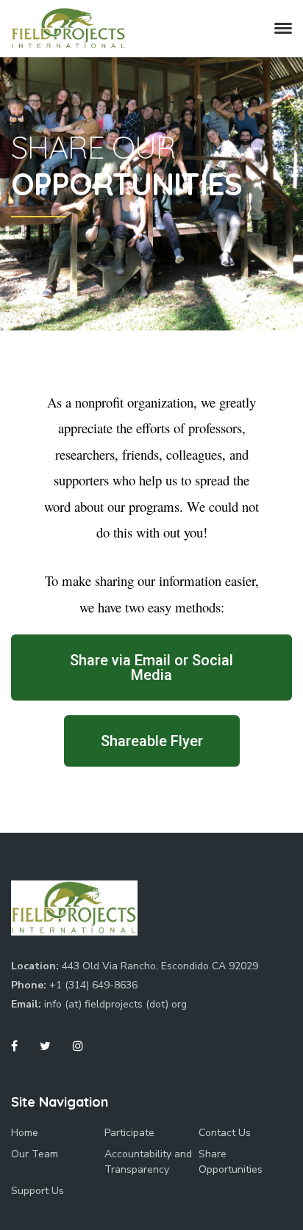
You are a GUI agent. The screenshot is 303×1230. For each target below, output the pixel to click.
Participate (129, 1133)
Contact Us (225, 1133)
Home (24, 1133)
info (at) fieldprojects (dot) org (115, 1004)
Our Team (34, 1154)
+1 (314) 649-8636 (93, 985)
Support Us (37, 1191)
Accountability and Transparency (148, 1161)
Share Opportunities (231, 1161)
